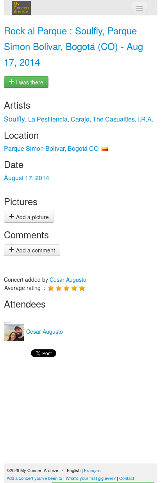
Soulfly (14, 118)
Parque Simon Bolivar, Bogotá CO (51, 148)
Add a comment (34, 250)
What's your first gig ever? (91, 478)
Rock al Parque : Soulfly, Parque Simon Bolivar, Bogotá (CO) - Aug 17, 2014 (73, 45)
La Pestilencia (48, 118)
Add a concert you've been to (34, 478)
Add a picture (31, 217)
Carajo (80, 118)
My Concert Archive (21, 8)
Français (92, 470)
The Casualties (114, 118)
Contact (126, 478)
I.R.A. (145, 118)
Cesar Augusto (68, 279)
